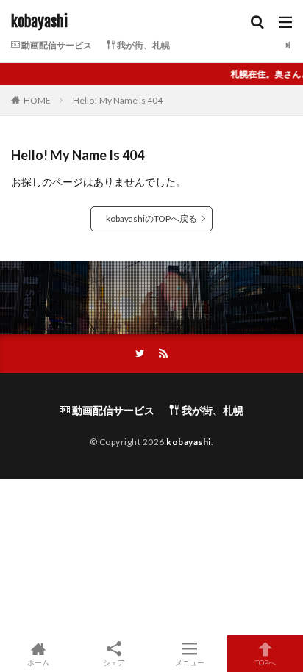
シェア (114, 662)
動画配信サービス (56, 45)
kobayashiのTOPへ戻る (151, 218)
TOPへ (265, 662)
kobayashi (39, 22)
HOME (37, 100)
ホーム (38, 662)
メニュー (189, 662)
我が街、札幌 (142, 45)
